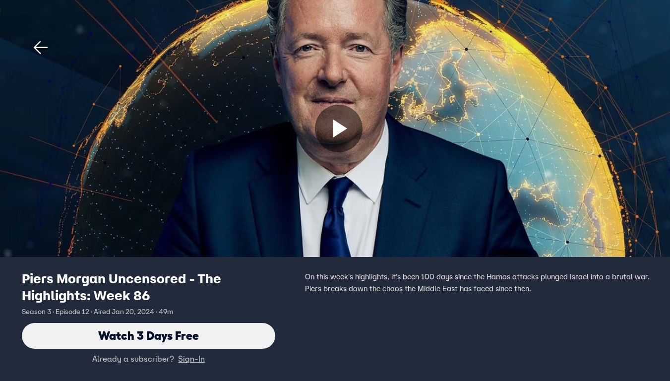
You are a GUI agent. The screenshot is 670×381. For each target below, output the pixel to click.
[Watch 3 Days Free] (339, 128)
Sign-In (191, 359)
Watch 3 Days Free (148, 335)
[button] (41, 48)
